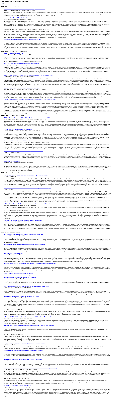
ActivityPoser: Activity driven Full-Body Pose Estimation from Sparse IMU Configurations (23, 234)
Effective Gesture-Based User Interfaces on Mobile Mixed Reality (18, 308)
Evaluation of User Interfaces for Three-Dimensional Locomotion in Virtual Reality (21, 88)
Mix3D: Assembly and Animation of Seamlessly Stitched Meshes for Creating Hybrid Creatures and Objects (27, 188)
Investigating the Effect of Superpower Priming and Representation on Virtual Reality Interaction (24, 343)
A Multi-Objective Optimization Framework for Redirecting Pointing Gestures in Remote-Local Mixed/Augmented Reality (30, 99)
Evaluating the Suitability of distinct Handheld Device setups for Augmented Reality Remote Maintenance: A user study (30, 316)
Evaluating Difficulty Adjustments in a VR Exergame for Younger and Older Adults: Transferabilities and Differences (29, 75)
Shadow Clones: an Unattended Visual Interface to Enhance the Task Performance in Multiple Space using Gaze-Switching (30, 368)
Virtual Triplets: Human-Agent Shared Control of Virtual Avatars (17, 385)
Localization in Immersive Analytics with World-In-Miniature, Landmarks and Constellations (23, 350)
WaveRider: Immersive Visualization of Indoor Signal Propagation (18, 129)
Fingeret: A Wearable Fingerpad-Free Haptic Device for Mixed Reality (19, 28)
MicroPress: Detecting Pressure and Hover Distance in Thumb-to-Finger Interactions (22, 39)
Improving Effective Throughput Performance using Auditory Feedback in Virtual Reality (23, 220)
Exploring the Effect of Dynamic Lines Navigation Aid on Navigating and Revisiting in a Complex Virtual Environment (29, 325)
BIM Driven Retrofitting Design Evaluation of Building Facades (17, 140)
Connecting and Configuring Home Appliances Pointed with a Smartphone (20, 277)
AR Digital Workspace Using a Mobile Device (13, 253)
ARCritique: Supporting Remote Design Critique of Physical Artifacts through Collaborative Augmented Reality (28, 117)
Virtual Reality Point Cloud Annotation (12, 161)
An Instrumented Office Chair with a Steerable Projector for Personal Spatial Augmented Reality (24, 9)
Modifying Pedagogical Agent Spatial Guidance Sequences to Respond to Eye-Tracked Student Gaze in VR (27, 175)
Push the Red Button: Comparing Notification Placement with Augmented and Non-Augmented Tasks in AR (27, 203)
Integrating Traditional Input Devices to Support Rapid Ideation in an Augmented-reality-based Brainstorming (27, 333)
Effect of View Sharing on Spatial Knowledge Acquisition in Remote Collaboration (21, 63)
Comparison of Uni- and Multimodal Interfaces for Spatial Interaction (18, 273)
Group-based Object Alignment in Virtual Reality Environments (17, 17)
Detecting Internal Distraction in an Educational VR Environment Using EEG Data (21, 296)
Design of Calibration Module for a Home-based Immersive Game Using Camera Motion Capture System (26, 286)
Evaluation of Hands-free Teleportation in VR (13, 53)
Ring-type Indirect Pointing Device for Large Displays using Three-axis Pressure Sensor (23, 359)
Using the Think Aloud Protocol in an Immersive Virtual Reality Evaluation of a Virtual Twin (23, 151)
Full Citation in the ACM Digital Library (13, 3)
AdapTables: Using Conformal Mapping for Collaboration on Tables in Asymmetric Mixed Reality (24, 244)
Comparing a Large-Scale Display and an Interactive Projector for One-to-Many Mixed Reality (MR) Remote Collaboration (30, 263)
